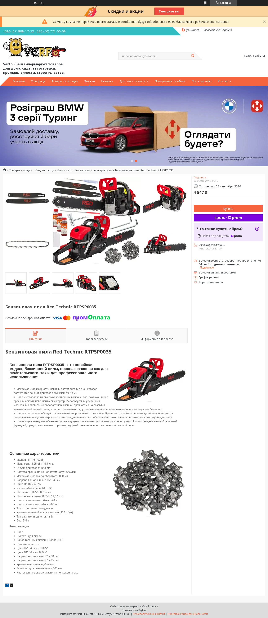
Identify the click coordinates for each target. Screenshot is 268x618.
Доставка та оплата (134, 81)
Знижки (89, 81)
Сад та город (44, 170)
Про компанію (201, 81)
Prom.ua (153, 606)
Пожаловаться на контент (149, 614)
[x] (11, 586)
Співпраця (38, 81)
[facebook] (7, 586)
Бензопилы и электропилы (93, 170)
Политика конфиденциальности (188, 614)
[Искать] (192, 56)
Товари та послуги (65, 81)
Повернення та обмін (170, 81)
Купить (228, 209)
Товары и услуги (20, 170)
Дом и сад (64, 170)
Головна (19, 81)
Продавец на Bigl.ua (134, 610)
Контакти (224, 81)
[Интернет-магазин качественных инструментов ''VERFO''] (34, 47)
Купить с (221, 218)
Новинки (107, 81)
